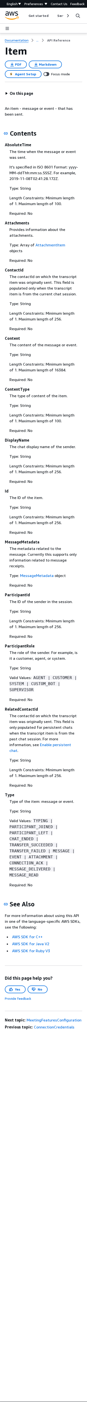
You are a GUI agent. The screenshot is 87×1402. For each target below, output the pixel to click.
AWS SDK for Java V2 (30, 943)
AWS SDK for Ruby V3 (31, 950)
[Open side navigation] (7, 28)
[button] (19, 93)
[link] (58, 40)
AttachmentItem (50, 245)
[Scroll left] (25, 16)
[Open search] (77, 16)
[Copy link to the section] (6, 133)
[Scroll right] (68, 16)
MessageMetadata (37, 575)
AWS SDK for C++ (27, 936)
